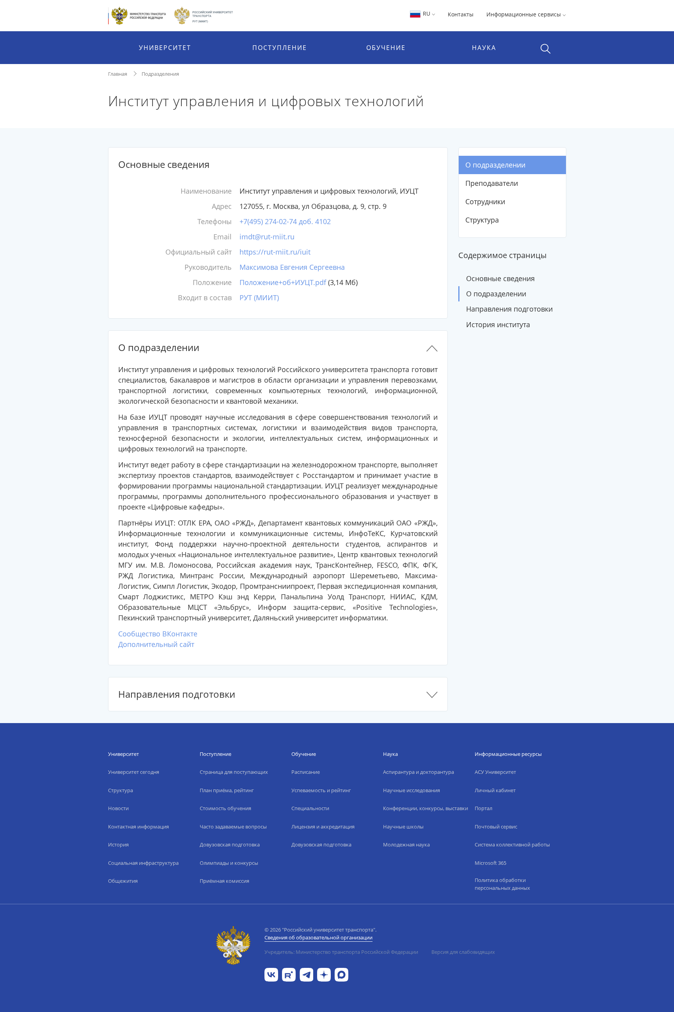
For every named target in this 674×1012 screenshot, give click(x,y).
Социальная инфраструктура (143, 862)
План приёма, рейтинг (227, 790)
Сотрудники (485, 201)
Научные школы (403, 826)
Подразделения (160, 73)
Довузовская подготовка (230, 844)
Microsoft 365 (490, 862)
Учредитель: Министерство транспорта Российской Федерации (341, 951)
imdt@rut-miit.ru (266, 236)
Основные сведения (500, 278)
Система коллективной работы (512, 844)
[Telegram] (306, 974)
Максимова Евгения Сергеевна (292, 267)
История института (498, 324)
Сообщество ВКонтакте (157, 633)
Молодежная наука (406, 844)
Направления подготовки (509, 309)
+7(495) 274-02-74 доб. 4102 (285, 221)
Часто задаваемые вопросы (233, 826)
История (118, 844)
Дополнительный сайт (156, 644)
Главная (117, 73)
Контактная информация (138, 826)
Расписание (305, 771)
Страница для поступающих (234, 771)
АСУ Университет (495, 771)
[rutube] (289, 974)
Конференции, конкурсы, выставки (425, 808)
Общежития (123, 880)
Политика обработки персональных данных (502, 884)
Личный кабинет (495, 790)
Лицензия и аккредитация (323, 826)
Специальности (310, 808)
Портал (483, 808)
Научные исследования (411, 790)
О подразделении (495, 164)
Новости (118, 808)
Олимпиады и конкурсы (229, 862)
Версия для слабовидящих (463, 951)
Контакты (461, 14)
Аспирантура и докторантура (418, 771)
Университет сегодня (133, 771)
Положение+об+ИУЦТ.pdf (282, 282)
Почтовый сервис (496, 826)
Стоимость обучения (225, 808)
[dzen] (324, 974)
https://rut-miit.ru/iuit (274, 252)
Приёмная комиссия (224, 880)
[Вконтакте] (271, 974)
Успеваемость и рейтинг (321, 790)
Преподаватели (491, 183)
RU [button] (426, 13)
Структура (482, 219)
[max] (341, 974)
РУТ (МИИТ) (259, 297)
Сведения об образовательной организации (318, 937)
